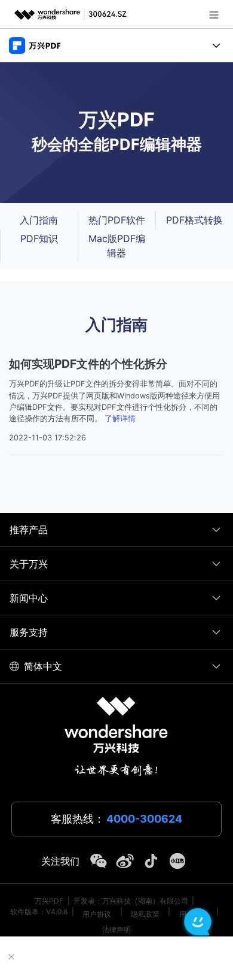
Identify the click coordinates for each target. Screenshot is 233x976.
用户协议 (96, 913)
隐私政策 (145, 913)
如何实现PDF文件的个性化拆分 (88, 363)
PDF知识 (39, 238)
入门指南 (39, 220)
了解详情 (120, 418)
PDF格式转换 (194, 220)
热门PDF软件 (116, 220)
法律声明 (116, 929)
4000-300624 (144, 819)
